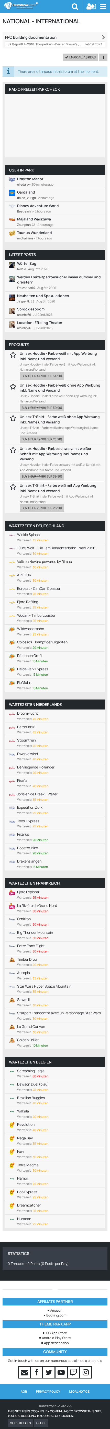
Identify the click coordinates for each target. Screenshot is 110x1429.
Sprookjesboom (31, 309)
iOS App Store (56, 1333)
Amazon (56, 1310)
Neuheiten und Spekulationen (43, 295)
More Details (20, 1423)
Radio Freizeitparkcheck (34, 89)
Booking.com (56, 1315)
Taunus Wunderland (34, 232)
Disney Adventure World (38, 205)
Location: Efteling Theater (39, 322)
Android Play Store (56, 1337)
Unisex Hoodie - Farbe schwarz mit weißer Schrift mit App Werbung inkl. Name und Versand (55, 453)
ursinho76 (24, 314)
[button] (103, 6)
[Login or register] (91, 6)
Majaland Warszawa (34, 219)
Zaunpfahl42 (26, 224)
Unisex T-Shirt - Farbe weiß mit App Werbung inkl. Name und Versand (58, 488)
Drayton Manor (30, 178)
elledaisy (23, 184)
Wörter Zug (26, 263)
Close (41, 1423)
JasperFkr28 (25, 301)
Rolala (21, 269)
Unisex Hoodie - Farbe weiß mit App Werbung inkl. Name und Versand (58, 356)
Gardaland (26, 192)
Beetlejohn (24, 211)
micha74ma (25, 238)
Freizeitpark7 (26, 288)
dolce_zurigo (26, 198)
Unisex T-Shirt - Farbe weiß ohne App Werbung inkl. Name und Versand (60, 419)
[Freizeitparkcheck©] (38, 5)
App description (56, 1343)
